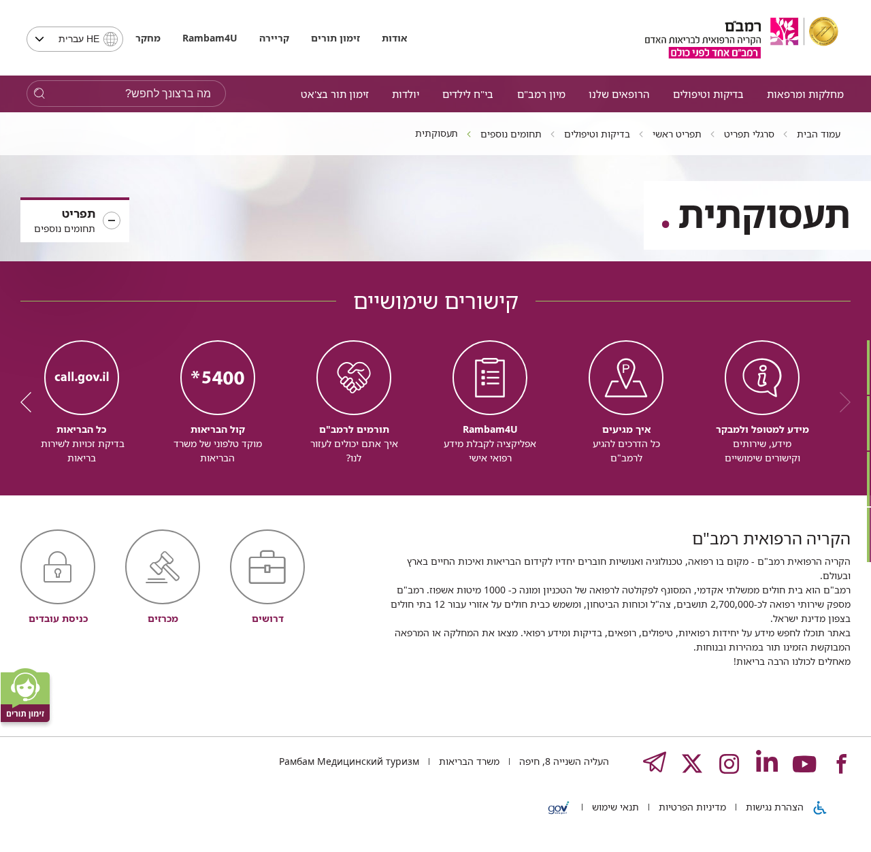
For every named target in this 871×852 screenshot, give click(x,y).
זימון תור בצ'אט (335, 94)
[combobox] (74, 39)
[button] (74, 221)
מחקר (148, 37)
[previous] (840, 402)
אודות (394, 37)
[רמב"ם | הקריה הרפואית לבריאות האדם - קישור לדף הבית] (742, 38)
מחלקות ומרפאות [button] (805, 94)
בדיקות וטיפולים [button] (708, 94)
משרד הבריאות (467, 761)
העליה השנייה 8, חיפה (562, 761)
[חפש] (39, 93)
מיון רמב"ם (541, 94)
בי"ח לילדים (467, 94)
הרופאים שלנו (619, 94)
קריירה (274, 37)
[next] (31, 402)
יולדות (405, 94)
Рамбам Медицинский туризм (349, 761)
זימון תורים (335, 37)
